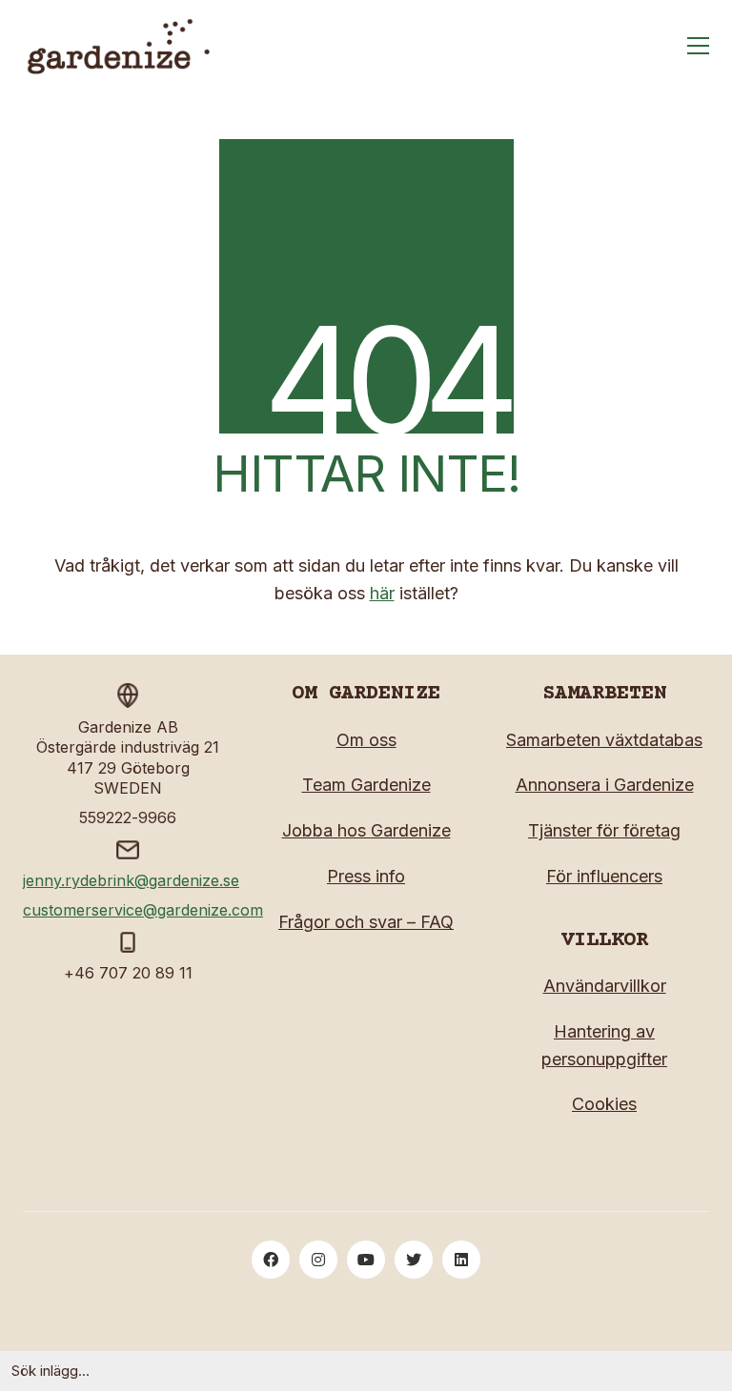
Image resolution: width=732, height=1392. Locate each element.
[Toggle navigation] (698, 45)
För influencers (604, 876)
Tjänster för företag (604, 830)
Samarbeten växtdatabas (604, 740)
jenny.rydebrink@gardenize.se (131, 880)
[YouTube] (366, 1260)
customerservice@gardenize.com (143, 909)
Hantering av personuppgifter (604, 1045)
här (382, 593)
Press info (366, 876)
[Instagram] (318, 1260)
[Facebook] (271, 1260)
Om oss (366, 740)
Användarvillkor (604, 986)
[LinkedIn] (461, 1260)
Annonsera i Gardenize (605, 785)
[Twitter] (414, 1260)
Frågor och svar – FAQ (366, 922)
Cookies (604, 1104)
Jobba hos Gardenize (366, 830)
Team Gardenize (366, 785)
